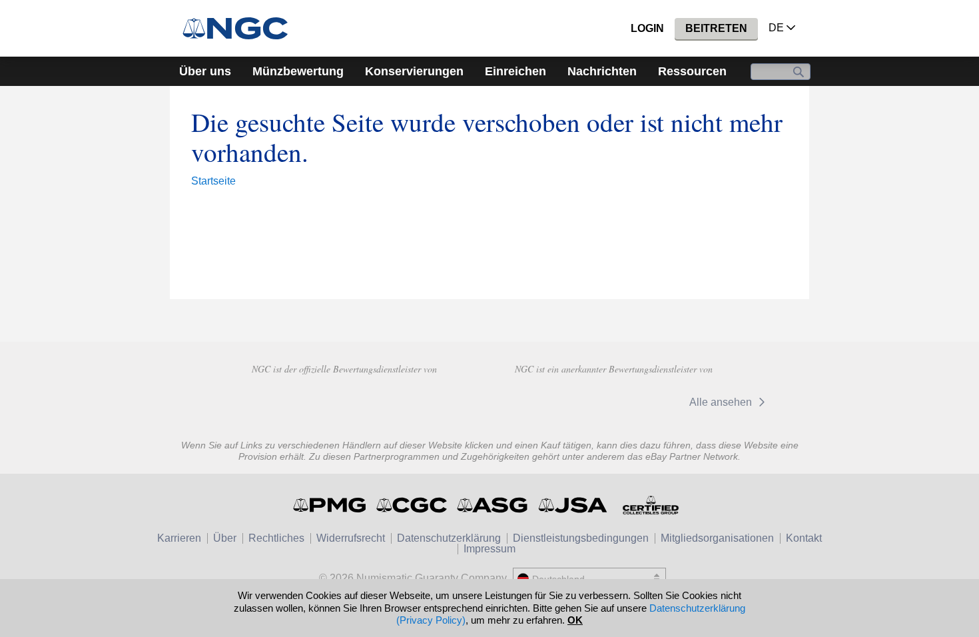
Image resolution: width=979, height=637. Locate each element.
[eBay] (548, 401)
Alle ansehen (722, 402)
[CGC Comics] (412, 505)
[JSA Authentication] (572, 505)
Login (647, 28)
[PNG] (344, 400)
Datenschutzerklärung (449, 538)
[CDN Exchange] (635, 401)
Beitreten (716, 28)
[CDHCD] (438, 400)
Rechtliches (276, 538)
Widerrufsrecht (350, 538)
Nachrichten (602, 71)
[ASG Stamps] (493, 505)
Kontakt (804, 538)
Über (224, 538)
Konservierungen (414, 71)
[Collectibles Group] (650, 505)
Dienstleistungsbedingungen (581, 538)
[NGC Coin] (240, 28)
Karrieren (179, 538)
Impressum (489, 548)
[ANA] (249, 400)
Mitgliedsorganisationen (717, 538)
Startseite (213, 181)
